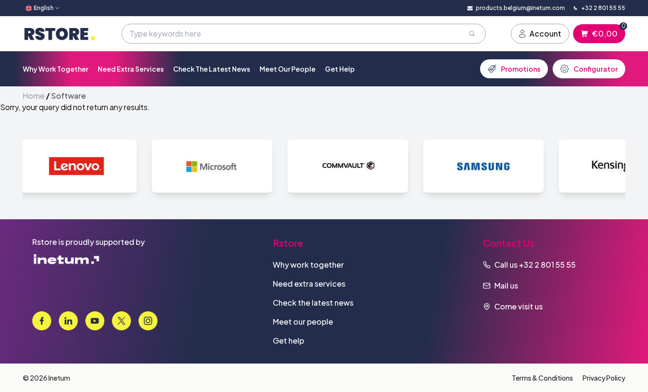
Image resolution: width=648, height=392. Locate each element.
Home (34, 96)
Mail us (506, 285)
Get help (340, 69)
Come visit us (518, 306)
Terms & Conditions (542, 377)
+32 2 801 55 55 (547, 265)
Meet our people (287, 69)
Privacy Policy (604, 377)
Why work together (55, 69)
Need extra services (131, 69)
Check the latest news (211, 69)
